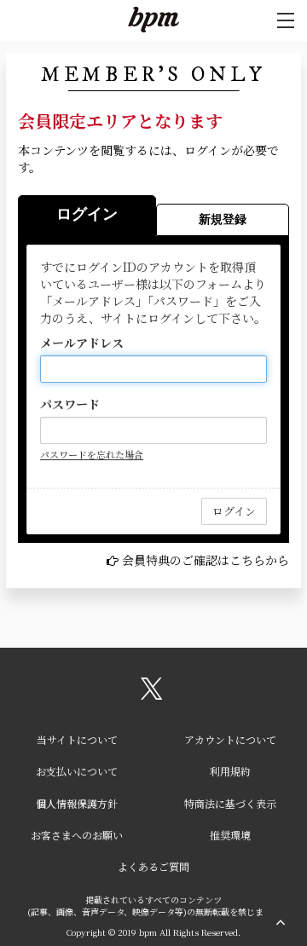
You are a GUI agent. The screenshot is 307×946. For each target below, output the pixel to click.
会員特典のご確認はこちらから (205, 559)
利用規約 (230, 771)
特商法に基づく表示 (230, 803)
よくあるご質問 (153, 866)
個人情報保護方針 (77, 803)
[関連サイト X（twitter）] (152, 694)
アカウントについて (230, 739)
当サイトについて (77, 739)
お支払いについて (77, 771)
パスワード (70, 403)
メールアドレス (82, 342)
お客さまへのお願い (77, 835)
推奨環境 (230, 835)
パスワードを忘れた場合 (91, 454)
